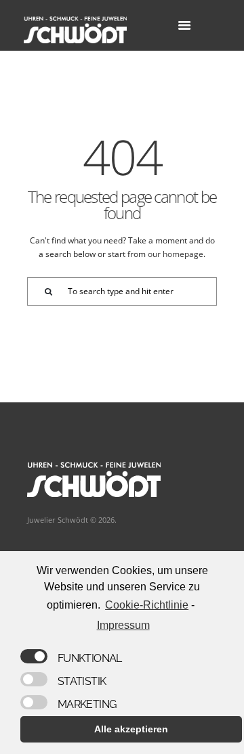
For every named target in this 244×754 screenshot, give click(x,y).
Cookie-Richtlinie (146, 605)
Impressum (123, 625)
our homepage (175, 254)
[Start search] (41, 291)
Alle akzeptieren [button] (131, 729)
